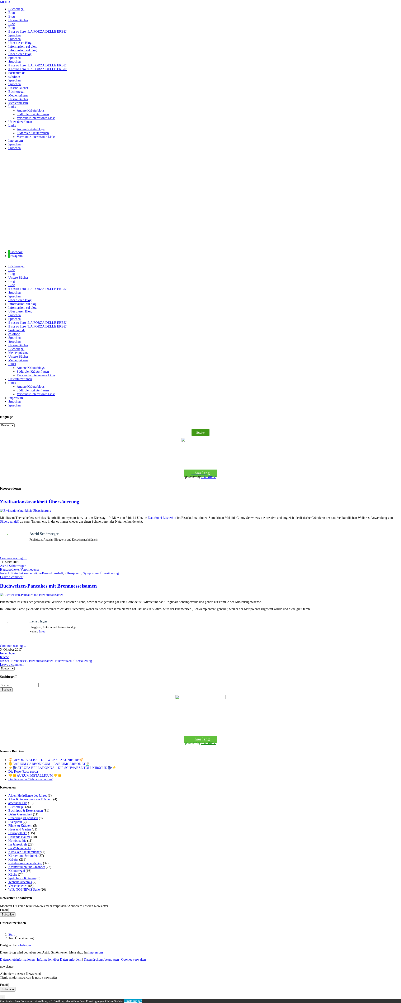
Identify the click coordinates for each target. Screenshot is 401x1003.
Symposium (91, 573)
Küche (4, 657)
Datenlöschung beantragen (101, 959)
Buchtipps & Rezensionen (25, 810)
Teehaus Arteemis (20, 882)
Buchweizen (63, 661)
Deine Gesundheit (20, 814)
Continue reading (13, 558)
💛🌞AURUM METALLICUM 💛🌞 (35, 775)
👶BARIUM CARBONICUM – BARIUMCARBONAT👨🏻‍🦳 (49, 764)
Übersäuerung (109, 573)
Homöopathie (17, 840)
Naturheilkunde (21, 573)
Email (4, 910)
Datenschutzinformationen (17, 959)
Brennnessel (19, 661)
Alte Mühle (208, 477)
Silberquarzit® (9, 521)
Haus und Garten (19, 829)
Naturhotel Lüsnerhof (162, 517)
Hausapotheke (9, 569)
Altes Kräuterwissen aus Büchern (30, 799)
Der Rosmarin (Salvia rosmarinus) (30, 779)
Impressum (95, 952)
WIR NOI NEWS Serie (24, 889)
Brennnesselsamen (41, 661)
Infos (42, 631)
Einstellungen (133, 1001)
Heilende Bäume (19, 837)
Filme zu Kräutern (20, 825)
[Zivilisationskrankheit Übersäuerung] (25, 510)
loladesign (24, 945)
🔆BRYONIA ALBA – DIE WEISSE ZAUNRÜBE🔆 (45, 760)
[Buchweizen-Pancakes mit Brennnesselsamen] (31, 595)
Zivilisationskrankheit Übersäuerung (39, 501)
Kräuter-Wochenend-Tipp (25, 863)
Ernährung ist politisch (23, 818)
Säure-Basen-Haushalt (48, 573)
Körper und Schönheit (23, 855)
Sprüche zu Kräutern (22, 878)
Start (11, 934)
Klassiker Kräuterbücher (24, 852)
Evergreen (15, 822)
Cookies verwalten (133, 959)
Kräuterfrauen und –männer (26, 867)
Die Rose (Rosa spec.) (23, 771)
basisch (5, 573)
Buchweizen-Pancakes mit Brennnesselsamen (48, 586)
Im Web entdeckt (19, 848)
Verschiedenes (29, 569)
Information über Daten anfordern (59, 959)
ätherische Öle (17, 803)
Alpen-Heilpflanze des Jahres (27, 795)
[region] (200, 200)
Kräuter (13, 859)
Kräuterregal (16, 870)
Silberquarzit (73, 573)
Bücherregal (16, 807)
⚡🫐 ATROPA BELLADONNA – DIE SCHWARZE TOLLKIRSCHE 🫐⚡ (62, 767)
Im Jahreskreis (17, 844)
